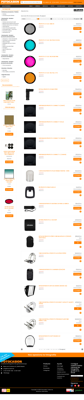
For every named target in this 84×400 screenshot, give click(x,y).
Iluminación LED (6, 32)
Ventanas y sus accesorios (8, 40)
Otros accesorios (6, 65)
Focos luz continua (7, 31)
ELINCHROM (9, 156)
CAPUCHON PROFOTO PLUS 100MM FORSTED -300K (54, 171)
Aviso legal (60, 366)
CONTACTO (79, 6)
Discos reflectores (6, 49)
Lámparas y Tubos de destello (9, 39)
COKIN (9, 128)
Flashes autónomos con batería (10, 25)
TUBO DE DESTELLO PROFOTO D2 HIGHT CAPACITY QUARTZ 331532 (56, 303)
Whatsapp (6, 373)
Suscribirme (74, 379)
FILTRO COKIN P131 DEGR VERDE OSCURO (9, 180)
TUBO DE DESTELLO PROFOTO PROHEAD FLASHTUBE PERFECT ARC (54, 319)
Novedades (46, 368)
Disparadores (5, 58)
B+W (9, 210)
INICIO (30, 6)
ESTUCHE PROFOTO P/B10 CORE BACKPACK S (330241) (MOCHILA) (55, 237)
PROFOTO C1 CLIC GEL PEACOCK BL (49, 40)
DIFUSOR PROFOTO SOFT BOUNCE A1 (49, 336)
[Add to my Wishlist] (80, 32)
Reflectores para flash (7, 46)
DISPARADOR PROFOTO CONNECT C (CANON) (52, 154)
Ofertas (45, 366)
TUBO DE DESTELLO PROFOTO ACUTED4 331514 (52, 253)
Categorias (46, 370)
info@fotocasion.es (8, 368)
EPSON (9, 104)
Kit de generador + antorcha (9, 29)
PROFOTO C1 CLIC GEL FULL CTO (48, 73)
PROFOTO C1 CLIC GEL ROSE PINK (48, 56)
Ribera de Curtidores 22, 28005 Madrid (13, 366)
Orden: (23, 19)
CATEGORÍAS (7, 6)
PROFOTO (41, 27)
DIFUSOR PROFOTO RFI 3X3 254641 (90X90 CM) (53, 286)
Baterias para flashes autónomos (10, 23)
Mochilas (4, 70)
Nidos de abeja (6, 42)
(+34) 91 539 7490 (8, 370)
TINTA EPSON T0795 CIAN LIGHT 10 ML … (9, 101)
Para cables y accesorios (8, 71)
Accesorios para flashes (8, 15)
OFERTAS (37, 6)
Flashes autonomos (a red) (9, 22)
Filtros (4, 50)
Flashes (4, 14)
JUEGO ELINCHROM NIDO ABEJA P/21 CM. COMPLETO (9, 153)
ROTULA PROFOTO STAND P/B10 (48, 89)
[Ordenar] (38, 19)
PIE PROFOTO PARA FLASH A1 (47, 187)
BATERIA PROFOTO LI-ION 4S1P (48, 220)
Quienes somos (61, 372)
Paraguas (4, 47)
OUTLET (52, 6)
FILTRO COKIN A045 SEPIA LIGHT (9, 126)
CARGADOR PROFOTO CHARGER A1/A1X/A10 (52, 269)
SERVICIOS (45, 6)
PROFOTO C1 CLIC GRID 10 (46, 24)
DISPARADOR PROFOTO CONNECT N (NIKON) (52, 138)
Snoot (3, 44)
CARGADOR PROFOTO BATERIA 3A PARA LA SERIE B (54, 203)
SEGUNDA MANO (61, 6)
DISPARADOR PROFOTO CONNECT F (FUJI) (51, 122)
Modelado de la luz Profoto (8, 43)
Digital (4, 77)
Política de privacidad (63, 374)
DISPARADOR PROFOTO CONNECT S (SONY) (52, 105)
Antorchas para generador (9, 28)
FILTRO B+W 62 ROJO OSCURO (9, 207)
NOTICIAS (70, 6)
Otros (3, 52)
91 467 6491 (17, 370)
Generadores (5, 26)
